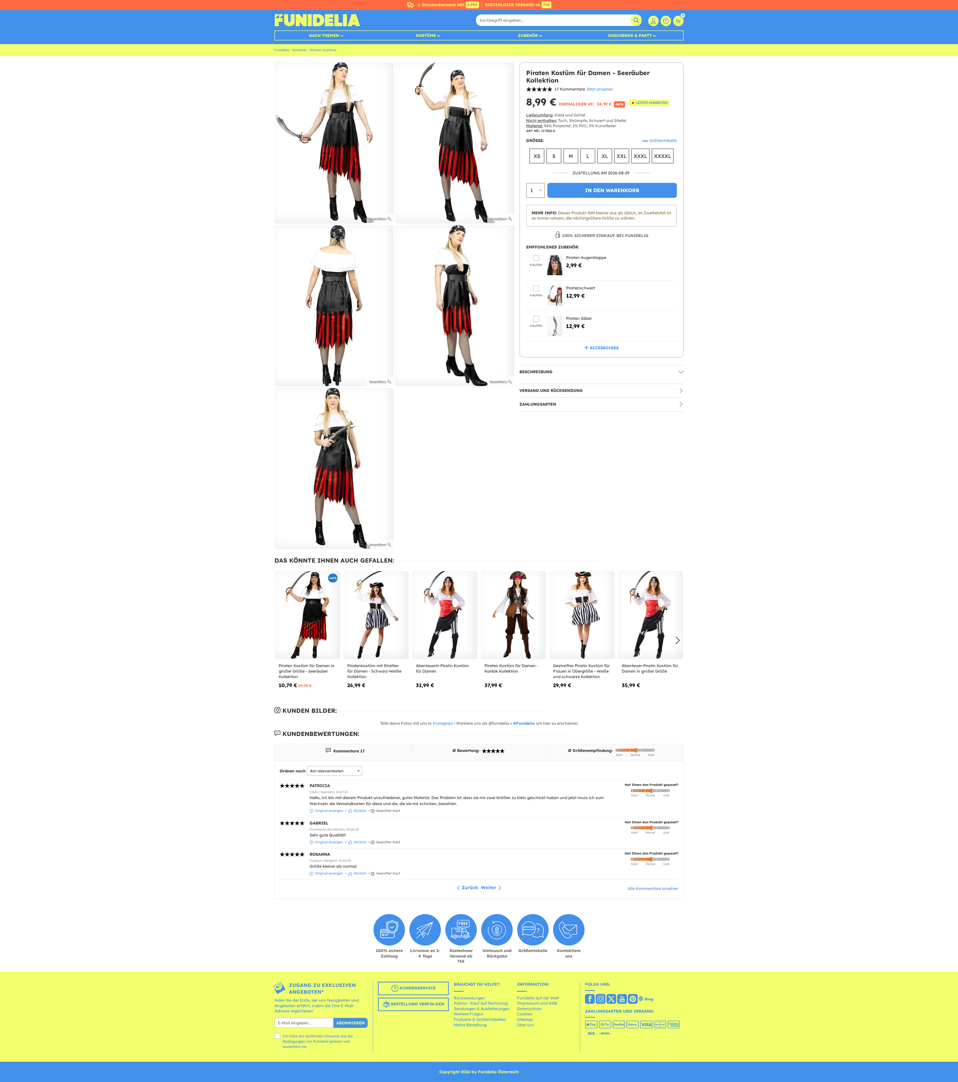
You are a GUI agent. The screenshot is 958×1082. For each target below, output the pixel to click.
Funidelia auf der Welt (538, 997)
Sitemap (525, 1019)
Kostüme (426, 35)
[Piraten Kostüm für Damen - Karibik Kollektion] (513, 615)
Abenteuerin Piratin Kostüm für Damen (442, 668)
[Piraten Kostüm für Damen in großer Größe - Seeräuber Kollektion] (307, 615)
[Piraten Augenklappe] (554, 265)
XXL (622, 156)
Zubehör (528, 35)
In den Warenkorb (612, 190)
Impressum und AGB (537, 1003)
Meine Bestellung (470, 1024)
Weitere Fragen (468, 1013)
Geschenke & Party (630, 35)
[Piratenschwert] (554, 295)
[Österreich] (590, 999)
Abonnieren (350, 1022)
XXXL (640, 156)
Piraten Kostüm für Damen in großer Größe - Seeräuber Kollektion (306, 671)
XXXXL (662, 156)
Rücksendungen (469, 997)
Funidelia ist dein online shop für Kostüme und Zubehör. (317, 20)
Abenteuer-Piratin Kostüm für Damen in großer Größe (650, 668)
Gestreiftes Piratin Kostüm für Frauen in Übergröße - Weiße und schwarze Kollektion (581, 671)
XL (604, 156)
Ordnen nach (293, 770)
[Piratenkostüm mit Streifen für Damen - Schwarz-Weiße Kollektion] (376, 615)
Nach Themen (324, 35)
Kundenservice (417, 987)
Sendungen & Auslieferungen (482, 1008)
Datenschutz (529, 1008)
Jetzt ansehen (599, 89)
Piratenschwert (580, 287)
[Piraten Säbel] (554, 326)
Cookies (524, 1013)
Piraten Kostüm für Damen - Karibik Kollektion (511, 668)
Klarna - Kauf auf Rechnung (481, 1003)
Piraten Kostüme (323, 50)
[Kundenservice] (666, 21)
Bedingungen (294, 1041)
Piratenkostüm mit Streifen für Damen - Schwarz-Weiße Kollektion (374, 671)
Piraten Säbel (579, 318)
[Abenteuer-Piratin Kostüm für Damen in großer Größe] (650, 615)
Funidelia (281, 50)
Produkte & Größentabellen (480, 1019)
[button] (677, 640)
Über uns (525, 1024)
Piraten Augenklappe (586, 257)
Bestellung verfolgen (416, 1003)
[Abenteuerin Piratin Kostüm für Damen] (444, 615)
